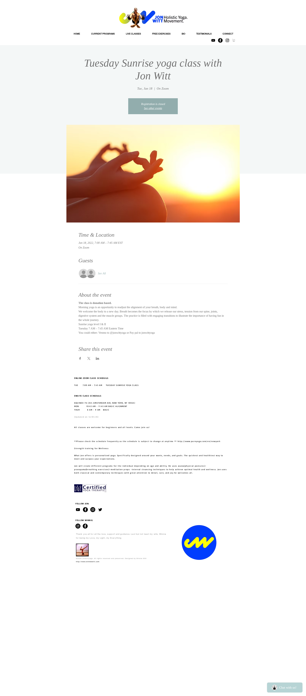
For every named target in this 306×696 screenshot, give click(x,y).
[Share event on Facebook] (80, 358)
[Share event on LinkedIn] (97, 358)
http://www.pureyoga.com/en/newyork (199, 441)
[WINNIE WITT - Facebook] (85, 526)
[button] (234, 40)
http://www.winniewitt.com (88, 562)
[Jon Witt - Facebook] (85, 509)
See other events (153, 108)
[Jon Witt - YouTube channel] (77, 509)
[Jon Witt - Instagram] (92, 509)
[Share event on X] (88, 358)
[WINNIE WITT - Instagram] (77, 526)
